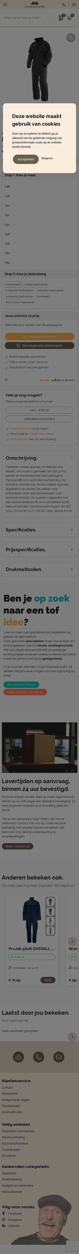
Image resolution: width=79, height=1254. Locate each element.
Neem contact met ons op (25, 692)
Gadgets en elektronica (17, 1185)
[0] (59, 18)
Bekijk (48, 980)
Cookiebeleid (10, 1149)
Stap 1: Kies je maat (20, 175)
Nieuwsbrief (10, 1093)
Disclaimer (9, 1155)
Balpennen (9, 1173)
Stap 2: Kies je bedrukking (25, 274)
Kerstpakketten (12, 1192)
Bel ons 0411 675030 (21, 684)
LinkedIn (13, 1226)
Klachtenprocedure (15, 1143)
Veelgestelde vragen (16, 1100)
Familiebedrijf (11, 1106)
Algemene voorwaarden (18, 1131)
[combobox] (23, 17)
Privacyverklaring (13, 1137)
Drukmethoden (12, 1112)
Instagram (14, 1220)
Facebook (14, 1213)
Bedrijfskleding (12, 1179)
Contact (7, 1087)
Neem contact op (18, 846)
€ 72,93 (14, 980)
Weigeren (47, 158)
